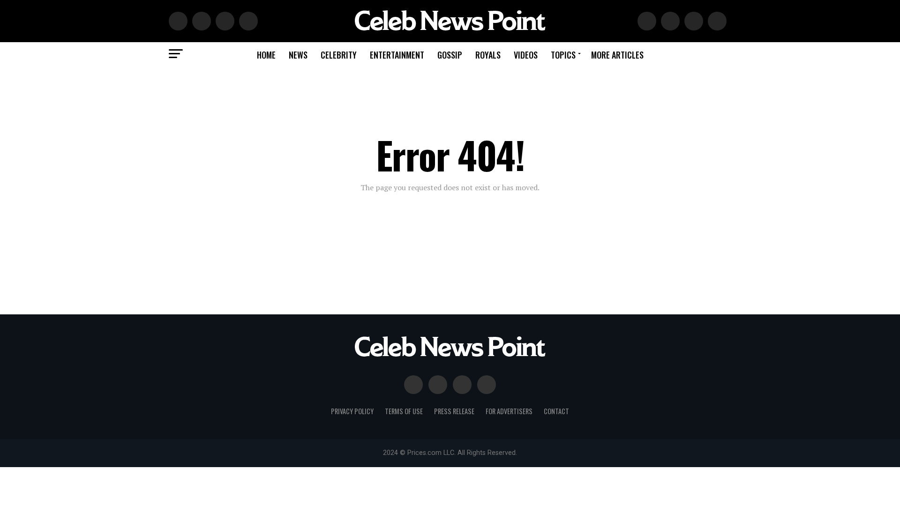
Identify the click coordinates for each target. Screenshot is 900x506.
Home (266, 55)
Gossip (449, 55)
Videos (526, 55)
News (298, 55)
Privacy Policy (352, 411)
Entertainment (397, 55)
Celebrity (339, 55)
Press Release (454, 411)
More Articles (617, 55)
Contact (556, 411)
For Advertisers (509, 411)
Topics (563, 55)
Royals (488, 55)
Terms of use (404, 411)
